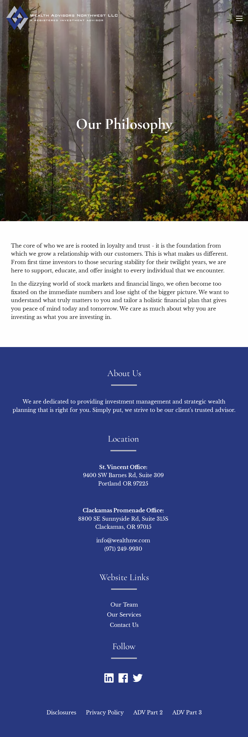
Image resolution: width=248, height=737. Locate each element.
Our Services (124, 614)
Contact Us (124, 625)
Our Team (124, 604)
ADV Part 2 (148, 712)
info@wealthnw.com (123, 540)
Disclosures (61, 712)
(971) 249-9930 (123, 549)
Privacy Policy (105, 712)
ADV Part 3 (187, 712)
